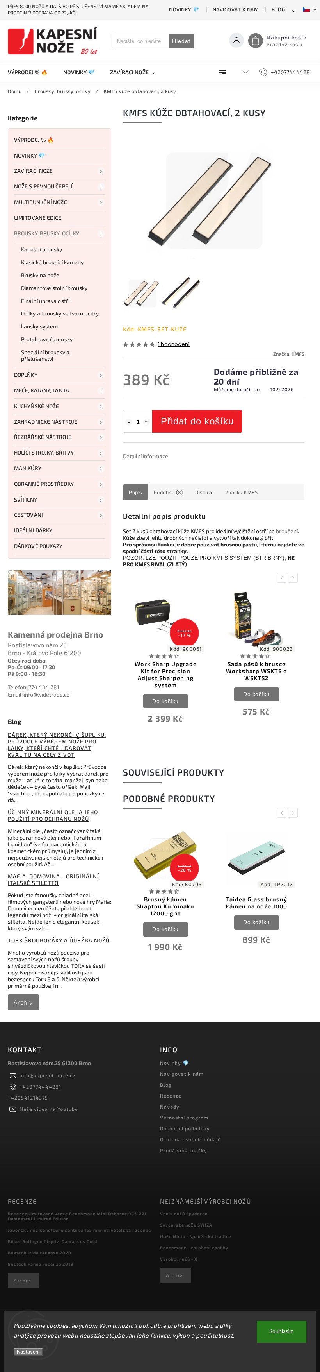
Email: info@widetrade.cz (38, 694)
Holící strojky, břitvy (44, 452)
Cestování (28, 514)
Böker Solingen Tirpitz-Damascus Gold (52, 1241)
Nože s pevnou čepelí (43, 186)
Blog (278, 9)
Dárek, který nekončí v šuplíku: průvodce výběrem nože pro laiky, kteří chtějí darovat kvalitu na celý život (57, 744)
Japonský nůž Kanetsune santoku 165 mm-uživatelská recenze (79, 1229)
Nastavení (28, 1352)
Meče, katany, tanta (41, 390)
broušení (287, 531)
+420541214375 (28, 1097)
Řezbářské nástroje (42, 436)
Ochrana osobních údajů (190, 1139)
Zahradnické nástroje (45, 421)
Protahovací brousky (47, 339)
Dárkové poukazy (38, 546)
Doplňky (25, 374)
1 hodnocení (174, 344)
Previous (282, 578)
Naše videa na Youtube (49, 1109)
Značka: (288, 354)
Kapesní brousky (41, 249)
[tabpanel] (165, 662)
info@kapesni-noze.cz (47, 1075)
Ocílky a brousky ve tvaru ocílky (60, 313)
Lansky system (39, 326)
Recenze (170, 1096)
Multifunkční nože (40, 202)
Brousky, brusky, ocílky (46, 233)
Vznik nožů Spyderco (184, 1213)
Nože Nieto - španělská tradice (195, 1236)
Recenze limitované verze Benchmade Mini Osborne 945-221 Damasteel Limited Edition (77, 1216)
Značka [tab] (242, 492)
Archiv (23, 1002)
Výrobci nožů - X (178, 1258)
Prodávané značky (183, 1150)
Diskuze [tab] (204, 492)
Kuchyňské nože (36, 406)
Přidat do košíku (197, 421)
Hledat (181, 41)
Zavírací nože (33, 170)
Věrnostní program (184, 1117)
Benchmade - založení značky (194, 1247)
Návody (170, 1106)
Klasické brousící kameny (52, 262)
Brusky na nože (40, 275)
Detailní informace (145, 456)
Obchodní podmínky (185, 1128)
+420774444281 (40, 1087)
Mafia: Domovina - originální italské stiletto (53, 879)
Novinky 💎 (184, 9)
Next (294, 578)
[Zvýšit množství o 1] (146, 422)
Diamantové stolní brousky (54, 288)
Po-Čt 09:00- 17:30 (31, 667)
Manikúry (27, 468)
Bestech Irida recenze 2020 (39, 1252)
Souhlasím (281, 1331)
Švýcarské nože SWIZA (186, 1224)
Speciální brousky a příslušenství (45, 355)
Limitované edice (38, 217)
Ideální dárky (33, 530)
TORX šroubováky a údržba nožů (59, 940)
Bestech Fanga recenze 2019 (40, 1263)
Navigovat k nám (236, 9)
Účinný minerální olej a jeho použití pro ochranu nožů (53, 815)
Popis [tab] (135, 492)
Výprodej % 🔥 (34, 139)
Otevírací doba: (27, 660)
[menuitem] (31, 72)
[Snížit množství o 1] (128, 422)
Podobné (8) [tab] (169, 492)
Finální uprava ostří (45, 300)
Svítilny (25, 499)
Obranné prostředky (44, 483)
